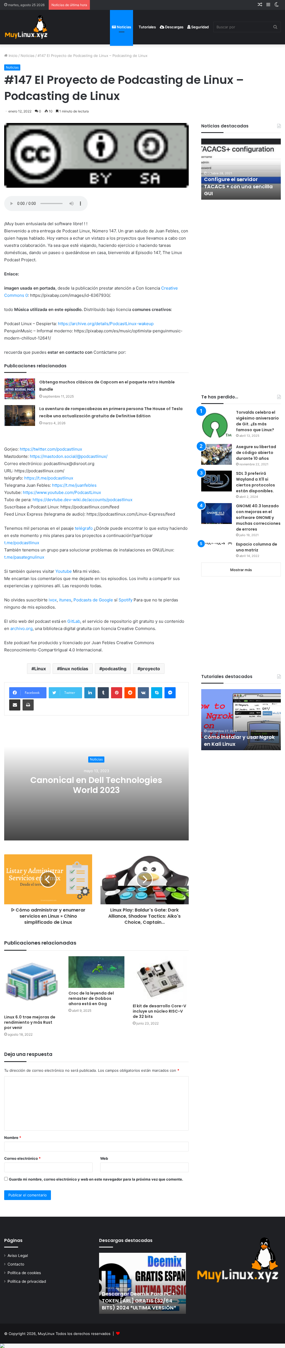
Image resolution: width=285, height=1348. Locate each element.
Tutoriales (147, 27)
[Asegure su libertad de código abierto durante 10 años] (216, 454)
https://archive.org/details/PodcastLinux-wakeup (106, 323)
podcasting (114, 668)
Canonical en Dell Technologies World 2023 (96, 785)
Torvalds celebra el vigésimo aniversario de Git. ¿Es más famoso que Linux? (257, 421)
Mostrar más (241, 570)
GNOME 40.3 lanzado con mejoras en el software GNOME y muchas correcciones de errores (258, 517)
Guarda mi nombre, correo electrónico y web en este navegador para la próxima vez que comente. (96, 1179)
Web (104, 1158)
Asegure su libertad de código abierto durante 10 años (256, 452)
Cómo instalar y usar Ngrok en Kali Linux (239, 740)
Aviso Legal (18, 1255)
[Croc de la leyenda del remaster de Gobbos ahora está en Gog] (96, 972)
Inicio (13, 55)
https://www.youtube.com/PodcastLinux (62, 492)
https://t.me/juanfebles (74, 485)
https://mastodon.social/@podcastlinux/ (68, 456)
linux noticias (74, 668)
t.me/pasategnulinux (24, 557)
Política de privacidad (27, 1281)
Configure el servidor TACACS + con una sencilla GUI (238, 186)
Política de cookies (24, 1273)
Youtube (63, 571)
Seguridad (199, 27)
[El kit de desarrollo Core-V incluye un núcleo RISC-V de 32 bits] (161, 978)
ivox (53, 600)
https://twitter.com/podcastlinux (51, 449)
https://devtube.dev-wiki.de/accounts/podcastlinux (82, 499)
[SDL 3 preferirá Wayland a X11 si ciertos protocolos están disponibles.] (216, 481)
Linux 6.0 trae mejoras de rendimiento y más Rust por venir (29, 1022)
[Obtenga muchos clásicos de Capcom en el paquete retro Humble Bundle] (19, 388)
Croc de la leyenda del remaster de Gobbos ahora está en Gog (91, 998)
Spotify (125, 600)
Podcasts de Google (93, 600)
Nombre (12, 1137)
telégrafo (84, 528)
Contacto (16, 1264)
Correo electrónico (22, 1158)
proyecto (150, 668)
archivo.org (21, 628)
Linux (40, 668)
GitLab (73, 621)
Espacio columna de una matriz (256, 547)
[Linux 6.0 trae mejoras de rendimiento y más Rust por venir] (32, 984)
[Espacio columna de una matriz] (216, 543)
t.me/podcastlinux (21, 542)
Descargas (173, 27)
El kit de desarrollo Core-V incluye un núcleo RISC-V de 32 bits (159, 1011)
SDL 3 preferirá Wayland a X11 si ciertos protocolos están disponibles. (255, 482)
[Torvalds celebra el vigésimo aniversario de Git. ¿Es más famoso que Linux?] (216, 425)
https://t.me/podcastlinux (48, 478)
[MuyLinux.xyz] (26, 27)
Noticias (123, 27)
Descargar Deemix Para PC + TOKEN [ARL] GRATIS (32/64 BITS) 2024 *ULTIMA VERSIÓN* (139, 1300)
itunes (65, 600)
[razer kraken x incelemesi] (142, 1346)
